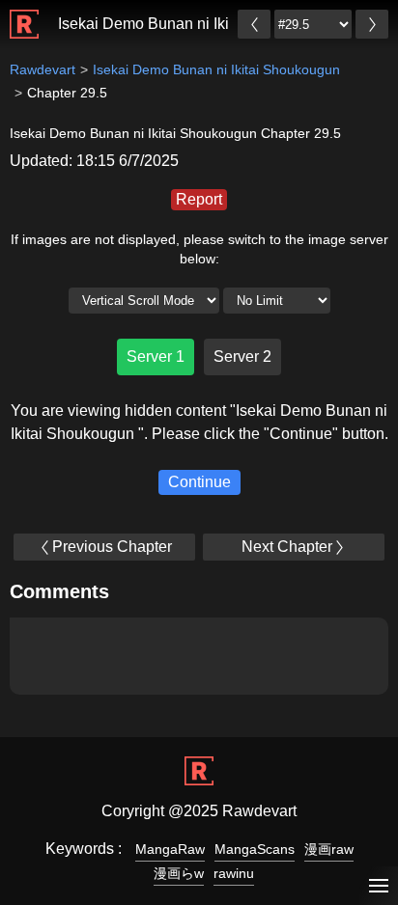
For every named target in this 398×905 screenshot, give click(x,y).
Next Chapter (287, 546)
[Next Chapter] (371, 24)
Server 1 (156, 356)
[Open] (378, 886)
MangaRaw (170, 849)
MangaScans (254, 849)
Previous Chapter (112, 546)
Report (199, 199)
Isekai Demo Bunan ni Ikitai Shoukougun (197, 23)
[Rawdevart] (24, 14)
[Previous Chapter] (254, 24)
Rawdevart (42, 69)
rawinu (233, 873)
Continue (199, 482)
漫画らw (179, 873)
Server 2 (242, 356)
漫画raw (329, 849)
